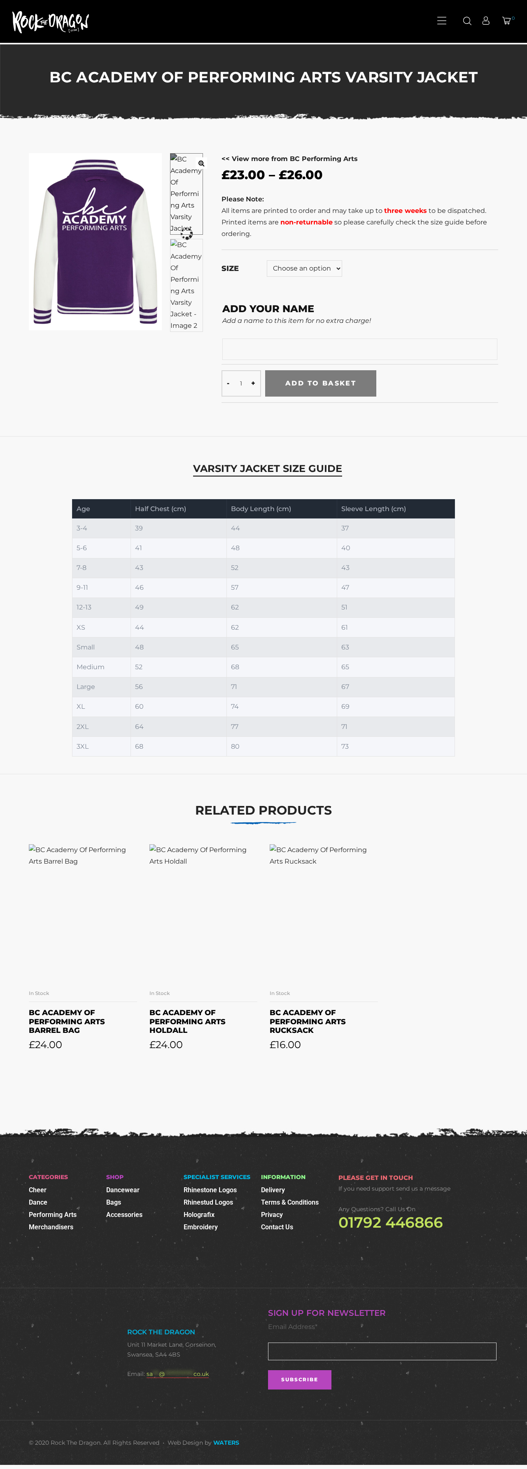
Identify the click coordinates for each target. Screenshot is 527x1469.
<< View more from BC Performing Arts (290, 159)
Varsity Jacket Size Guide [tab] (267, 468)
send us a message (423, 1188)
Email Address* (292, 1327)
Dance (38, 1202)
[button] (201, 163)
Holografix (199, 1215)
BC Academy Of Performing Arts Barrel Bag (67, 1021)
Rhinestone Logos (210, 1190)
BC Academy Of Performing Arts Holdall (187, 1021)
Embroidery (201, 1227)
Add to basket (320, 383)
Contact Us (277, 1227)
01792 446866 (390, 1222)
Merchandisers (51, 1227)
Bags (113, 1202)
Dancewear (123, 1190)
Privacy (272, 1215)
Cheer (38, 1190)
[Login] (487, 21)
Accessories (124, 1215)
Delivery (273, 1190)
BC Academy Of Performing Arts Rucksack (308, 1021)
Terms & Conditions (290, 1202)
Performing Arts (53, 1215)
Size (230, 268)
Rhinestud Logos (208, 1202)
